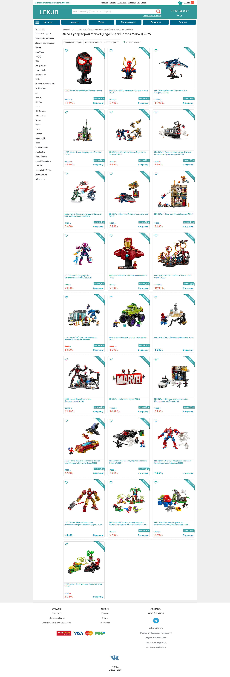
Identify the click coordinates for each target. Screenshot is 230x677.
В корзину (98, 103)
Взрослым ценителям (45, 84)
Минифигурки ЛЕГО (44, 38)
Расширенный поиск (152, 16)
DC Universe (40, 111)
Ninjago (38, 56)
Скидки (183, 22)
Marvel (38, 47)
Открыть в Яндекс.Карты (156, 638)
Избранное (142, 3)
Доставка (104, 3)
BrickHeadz (40, 179)
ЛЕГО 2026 (40, 29)
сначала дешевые (93, 42)
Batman (38, 97)
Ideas (37, 143)
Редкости (156, 22)
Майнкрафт (40, 75)
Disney (38, 120)
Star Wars (39, 52)
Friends (38, 134)
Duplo (37, 124)
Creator (38, 102)
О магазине (57, 613)
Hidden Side (40, 138)
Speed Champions (43, 161)
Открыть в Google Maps (156, 642)
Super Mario (40, 70)
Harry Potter (40, 65)
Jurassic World (41, 147)
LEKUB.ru (115, 667)
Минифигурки (128, 22)
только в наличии (133, 42)
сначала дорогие (111, 42)
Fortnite (38, 165)
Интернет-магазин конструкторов (52, 2)
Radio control (41, 174)
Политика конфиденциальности (57, 623)
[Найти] (158, 11)
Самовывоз (122, 3)
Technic (38, 79)
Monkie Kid (40, 152)
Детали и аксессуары (44, 43)
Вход (179, 15)
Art (36, 93)
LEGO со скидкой (43, 34)
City (37, 61)
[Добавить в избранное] (66, 51)
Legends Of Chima (43, 170)
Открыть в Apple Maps (156, 647)
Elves (37, 129)
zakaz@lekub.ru (156, 628)
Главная (66, 29)
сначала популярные (73, 42)
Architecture (40, 88)
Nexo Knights (41, 156)
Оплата (113, 3)
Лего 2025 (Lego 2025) (79, 29)
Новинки (74, 22)
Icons (37, 106)
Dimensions (40, 115)
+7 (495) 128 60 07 (156, 613)
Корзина (187, 3)
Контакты (132, 3)
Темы (101, 22)
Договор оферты (57, 618)
